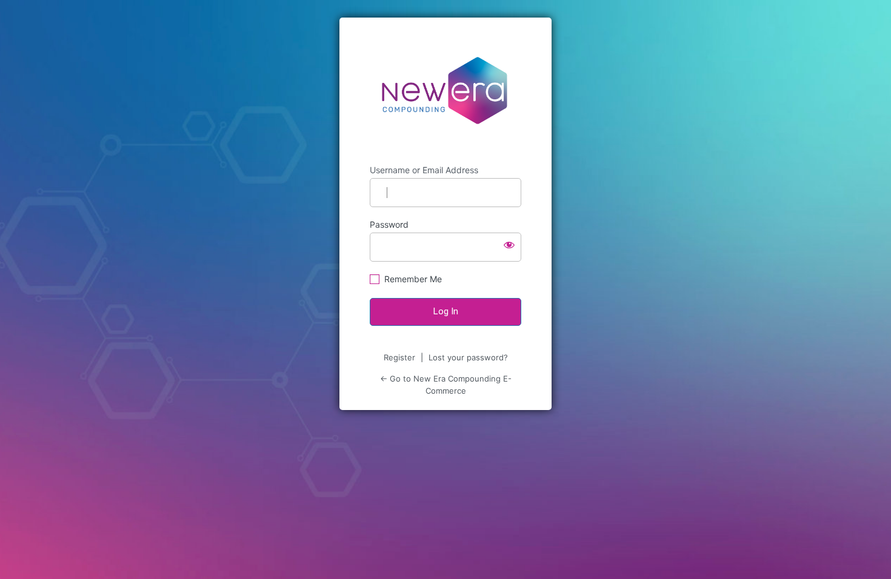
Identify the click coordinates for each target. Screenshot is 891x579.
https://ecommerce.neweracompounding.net (446, 90)
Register (399, 357)
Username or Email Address (424, 170)
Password (389, 224)
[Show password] (509, 245)
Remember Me (413, 279)
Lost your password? (468, 357)
